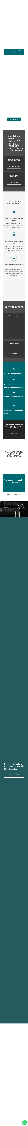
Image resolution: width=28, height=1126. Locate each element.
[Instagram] (18, 486)
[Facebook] (10, 486)
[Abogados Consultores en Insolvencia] (11, 1)
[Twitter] (14, 486)
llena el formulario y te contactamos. (14, 775)
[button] (24, 1122)
